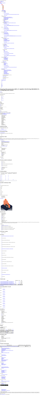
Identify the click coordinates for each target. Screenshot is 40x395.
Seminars (4, 61)
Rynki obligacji (5, 44)
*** (3, 96)
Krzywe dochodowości (6, 21)
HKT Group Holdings (4, 114)
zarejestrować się (3, 394)
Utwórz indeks (3, 371)
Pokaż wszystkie (2, 285)
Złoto (4, 50)
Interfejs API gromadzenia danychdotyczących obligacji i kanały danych (8, 70)
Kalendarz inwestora (6, 19)
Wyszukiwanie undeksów (6, 38)
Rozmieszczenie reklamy (4, 389)
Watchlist (5, 11)
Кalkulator (3, 383)
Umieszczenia (3, 358)
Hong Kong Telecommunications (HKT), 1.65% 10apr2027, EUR (7, 282)
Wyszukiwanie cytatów (6, 18)
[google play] (6, 385)
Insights (5, 61)
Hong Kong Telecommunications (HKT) (6, 141)
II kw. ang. (4, 291)
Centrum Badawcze (6, 58)
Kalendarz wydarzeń (4, 357)
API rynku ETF (5, 72)
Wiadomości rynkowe (6, 57)
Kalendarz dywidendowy (6, 28)
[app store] (2, 385)
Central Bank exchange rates (7, 40)
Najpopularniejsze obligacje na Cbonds (5, 352)
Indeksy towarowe (6, 51)
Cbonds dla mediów (6, 59)
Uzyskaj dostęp (1, 198)
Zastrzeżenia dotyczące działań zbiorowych (6, 274)
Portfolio (5, 64)
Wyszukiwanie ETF (6, 32)
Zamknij (1, 3)
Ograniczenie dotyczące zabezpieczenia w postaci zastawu (7, 248)
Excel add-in (5, 62)
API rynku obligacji (6, 71)
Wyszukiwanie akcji (6, 27)
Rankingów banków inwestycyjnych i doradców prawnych (7, 350)
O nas (2, 380)
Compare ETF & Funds (6, 33)
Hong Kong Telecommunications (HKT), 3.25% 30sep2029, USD (7, 281)
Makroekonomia (5, 45)
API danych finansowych (6, 73)
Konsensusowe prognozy (6, 46)
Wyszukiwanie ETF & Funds (4, 374)
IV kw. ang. (4, 294)
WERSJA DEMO (4, 76)
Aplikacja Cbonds (6, 63)
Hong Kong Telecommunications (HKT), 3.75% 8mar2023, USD (7, 284)
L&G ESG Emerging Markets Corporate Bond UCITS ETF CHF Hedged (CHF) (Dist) (9, 346)
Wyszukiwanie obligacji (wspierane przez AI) (8, 17)
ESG (4, 20)
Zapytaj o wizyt (4, 79)
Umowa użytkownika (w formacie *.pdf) (6, 390)
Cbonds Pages (5, 23)
